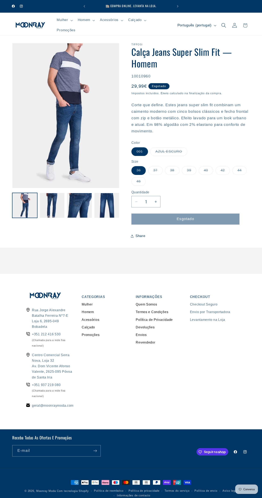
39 (191, 171)
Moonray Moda (46, 490)
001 (142, 152)
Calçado (88, 327)
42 (225, 171)
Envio (165, 93)
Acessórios (90, 319)
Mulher (87, 304)
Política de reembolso (108, 490)
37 (158, 171)
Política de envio (205, 490)
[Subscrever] (95, 451)
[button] (64, 20)
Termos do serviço (177, 490)
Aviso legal (229, 490)
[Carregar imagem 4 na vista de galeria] (106, 205)
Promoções (90, 335)
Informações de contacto (133, 495)
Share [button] (140, 236)
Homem (88, 312)
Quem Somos (146, 304)
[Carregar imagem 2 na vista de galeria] (52, 205)
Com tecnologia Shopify (73, 490)
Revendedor (145, 342)
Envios (141, 335)
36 (141, 171)
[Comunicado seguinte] (177, 6)
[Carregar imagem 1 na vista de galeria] (24, 205)
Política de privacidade (144, 490)
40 (208, 171)
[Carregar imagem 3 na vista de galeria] (79, 205)
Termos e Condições (152, 312)
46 (141, 182)
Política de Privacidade (154, 319)
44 (242, 171)
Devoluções (145, 327)
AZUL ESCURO (171, 152)
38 (174, 171)
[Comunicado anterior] (84, 6)
